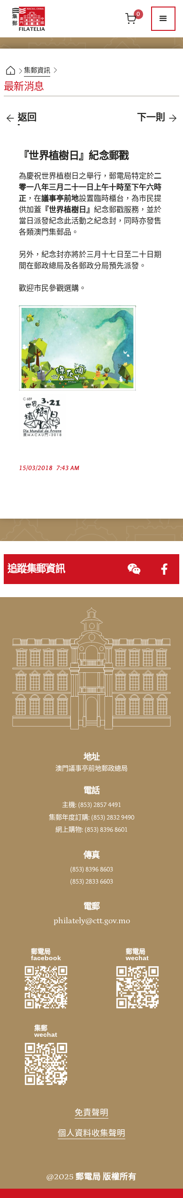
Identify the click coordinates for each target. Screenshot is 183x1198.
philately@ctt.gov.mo (91, 921)
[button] (163, 19)
